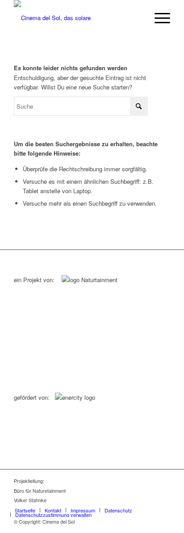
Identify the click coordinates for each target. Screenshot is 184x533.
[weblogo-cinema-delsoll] (76, 18)
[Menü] (158, 18)
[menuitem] (158, 18)
